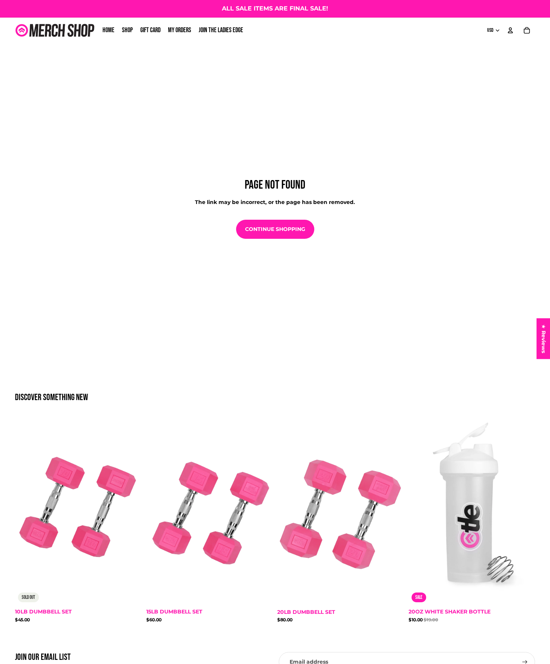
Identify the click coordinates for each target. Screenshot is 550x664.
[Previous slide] (26, 510)
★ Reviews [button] (543, 338)
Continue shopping (275, 229)
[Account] (510, 30)
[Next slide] (130, 510)
